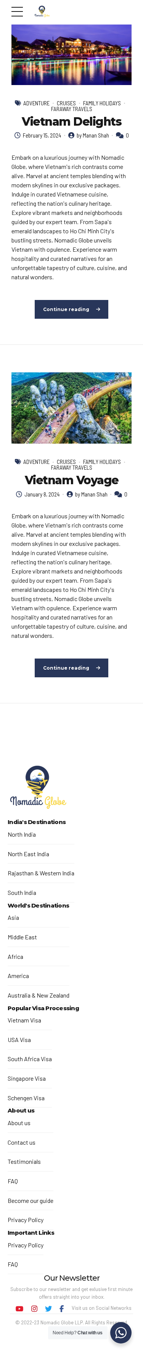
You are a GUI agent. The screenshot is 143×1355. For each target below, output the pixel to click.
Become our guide (30, 1200)
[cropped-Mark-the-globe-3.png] (38, 788)
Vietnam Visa (24, 1020)
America (18, 975)
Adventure (36, 103)
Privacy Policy (25, 1219)
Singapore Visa (27, 1078)
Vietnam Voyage (72, 480)
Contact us (21, 1142)
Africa (15, 956)
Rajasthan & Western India (41, 873)
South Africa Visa (30, 1058)
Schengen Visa (26, 1097)
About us (19, 1122)
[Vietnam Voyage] (71, 408)
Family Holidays (102, 103)
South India (22, 892)
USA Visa (19, 1039)
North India (22, 834)
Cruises (66, 103)
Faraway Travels (71, 108)
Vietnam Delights (71, 122)
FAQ (13, 1181)
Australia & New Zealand (38, 995)
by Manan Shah (93, 135)
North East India (28, 853)
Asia (13, 917)
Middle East (22, 936)
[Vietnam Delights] (71, 55)
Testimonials (24, 1161)
